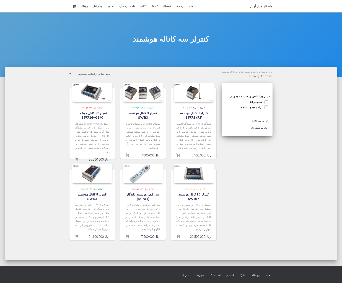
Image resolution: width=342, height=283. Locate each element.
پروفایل (84, 6)
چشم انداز (97, 6)
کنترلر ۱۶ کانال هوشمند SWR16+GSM (92, 115)
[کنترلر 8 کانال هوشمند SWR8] (92, 173)
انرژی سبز (200, 107)
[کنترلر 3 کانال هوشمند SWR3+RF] (194, 92)
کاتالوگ (154, 6)
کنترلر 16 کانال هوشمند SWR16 (193, 196)
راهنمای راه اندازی (127, 6)
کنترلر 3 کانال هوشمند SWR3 (143, 115)
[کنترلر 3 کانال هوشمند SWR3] (143, 92)
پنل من (110, 6)
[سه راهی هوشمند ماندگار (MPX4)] (143, 173)
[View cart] (73, 6)
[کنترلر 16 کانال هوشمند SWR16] (194, 173)
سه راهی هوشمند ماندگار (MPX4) (143, 196)
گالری (143, 6)
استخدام (230, 275)
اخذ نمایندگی (215, 275)
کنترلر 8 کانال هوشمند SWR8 (92, 196)
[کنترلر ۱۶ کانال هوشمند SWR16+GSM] (92, 92)
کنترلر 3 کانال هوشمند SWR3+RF (193, 115)
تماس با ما (185, 275)
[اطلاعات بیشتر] (178, 155)
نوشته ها (180, 6)
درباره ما (200, 275)
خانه (191, 6)
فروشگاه (167, 6)
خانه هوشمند (188, 107)
